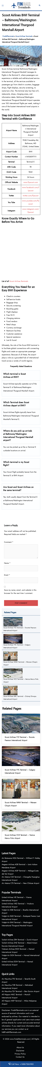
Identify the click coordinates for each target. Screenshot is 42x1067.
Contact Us (20, 1057)
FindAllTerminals (8, 36)
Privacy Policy (20, 1053)
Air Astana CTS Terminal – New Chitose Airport (20, 883)
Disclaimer (20, 1050)
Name (7, 563)
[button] (39, 5)
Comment (8, 542)
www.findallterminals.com (20, 1039)
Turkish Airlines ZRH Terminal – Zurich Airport (20, 939)
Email (7, 575)
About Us (20, 1047)
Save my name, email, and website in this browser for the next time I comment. (20, 592)
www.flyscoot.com (30, 182)
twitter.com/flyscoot (30, 195)
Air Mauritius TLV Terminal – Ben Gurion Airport (20, 991)
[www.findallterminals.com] (21, 5)
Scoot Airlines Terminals (24, 36)
